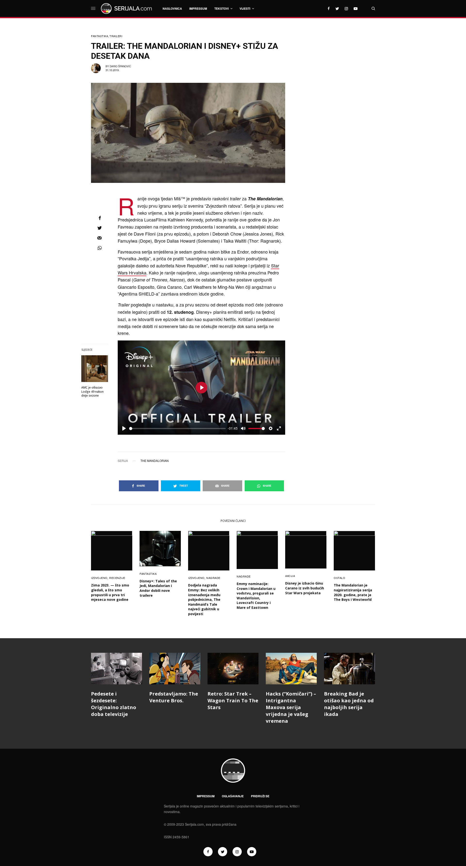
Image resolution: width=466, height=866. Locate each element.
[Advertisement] (338, 105)
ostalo (339, 578)
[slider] (177, 428)
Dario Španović (120, 66)
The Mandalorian (155, 460)
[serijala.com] (127, 8)
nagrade (213, 578)
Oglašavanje (233, 796)
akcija (290, 576)
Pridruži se (260, 796)
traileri (115, 36)
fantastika (99, 36)
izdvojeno (99, 578)
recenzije (117, 578)
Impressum (206, 796)
